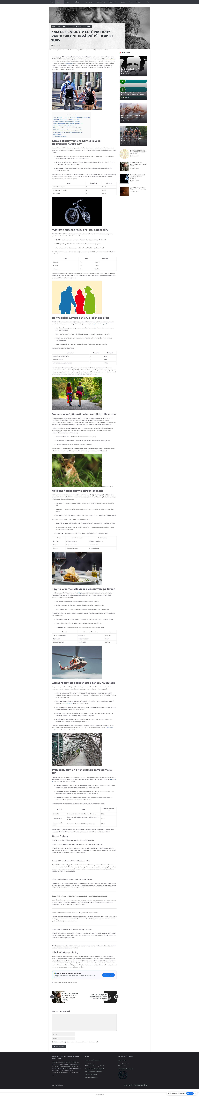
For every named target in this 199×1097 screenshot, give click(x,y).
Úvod (52, 2)
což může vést (68, 703)
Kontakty (130, 1085)
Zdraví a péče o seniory (91, 1077)
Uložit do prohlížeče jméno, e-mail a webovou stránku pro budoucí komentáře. (76, 1042)
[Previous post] (52, 996)
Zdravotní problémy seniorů (125, 1068)
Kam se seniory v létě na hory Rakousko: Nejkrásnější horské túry (71, 117)
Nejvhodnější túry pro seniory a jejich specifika (66, 121)
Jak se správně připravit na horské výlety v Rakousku (68, 123)
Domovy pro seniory (123, 1063)
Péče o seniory (122, 1066)
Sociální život (101, 2)
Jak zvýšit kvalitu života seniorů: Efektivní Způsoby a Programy (138, 151)
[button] (148, 2)
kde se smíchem (110, 59)
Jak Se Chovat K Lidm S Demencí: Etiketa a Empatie (137, 176)
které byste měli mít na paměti (99, 324)
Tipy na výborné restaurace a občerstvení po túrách (67, 128)
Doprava (68, 2)
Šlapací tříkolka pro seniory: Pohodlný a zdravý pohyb (138, 164)
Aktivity (59, 2)
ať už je (79, 593)
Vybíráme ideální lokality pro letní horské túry (66, 119)
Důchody (77, 2)
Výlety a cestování (83, 26)
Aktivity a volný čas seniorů (63, 26)
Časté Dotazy (57, 134)
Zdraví (123, 2)
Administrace (88, 2)
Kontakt (138, 2)
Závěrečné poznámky (59, 136)
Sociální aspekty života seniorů (93, 1071)
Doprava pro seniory (90, 1063)
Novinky (126, 53)
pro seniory (69, 63)
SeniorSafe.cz (61, 45)
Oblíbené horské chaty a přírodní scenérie (65, 125)
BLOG (87, 1056)
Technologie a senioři (91, 1074)
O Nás (131, 2)
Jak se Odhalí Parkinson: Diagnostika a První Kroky (138, 188)
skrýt (75, 114)
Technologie (113, 2)
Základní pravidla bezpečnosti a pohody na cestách (67, 130)
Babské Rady (121, 1060)
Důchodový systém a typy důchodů (94, 1066)
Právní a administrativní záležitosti (94, 1068)
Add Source (190, 1093)
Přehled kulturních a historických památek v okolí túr (68, 132)
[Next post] (116, 996)
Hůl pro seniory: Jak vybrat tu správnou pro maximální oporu (98, 997)
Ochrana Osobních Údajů (140, 1085)
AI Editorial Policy (100, 1094)
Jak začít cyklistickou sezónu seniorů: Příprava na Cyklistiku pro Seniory (133, 139)
